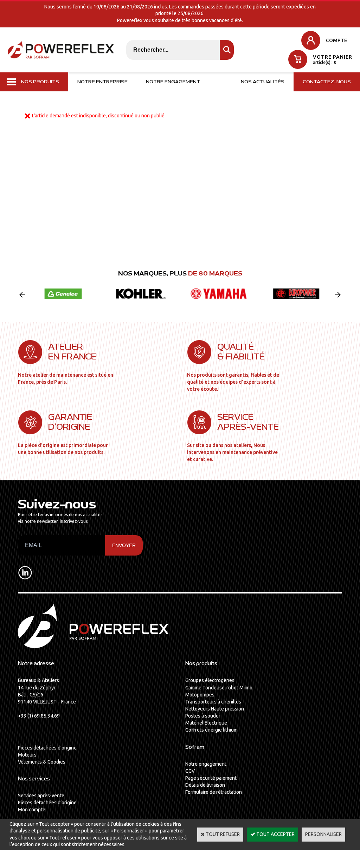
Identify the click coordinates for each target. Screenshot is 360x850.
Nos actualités (262, 81)
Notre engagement (173, 81)
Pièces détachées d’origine (47, 748)
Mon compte (31, 809)
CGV (190, 771)
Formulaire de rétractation (213, 792)
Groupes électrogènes (209, 680)
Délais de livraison (205, 785)
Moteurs (27, 755)
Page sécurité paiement (211, 778)
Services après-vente (41, 795)
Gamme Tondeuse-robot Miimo (218, 687)
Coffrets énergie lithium (211, 730)
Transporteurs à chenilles (213, 702)
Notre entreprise (102, 81)
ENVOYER (124, 545)
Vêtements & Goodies (41, 762)
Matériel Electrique (206, 723)
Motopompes (199, 694)
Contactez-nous (327, 81)
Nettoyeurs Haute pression (214, 709)
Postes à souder (202, 716)
